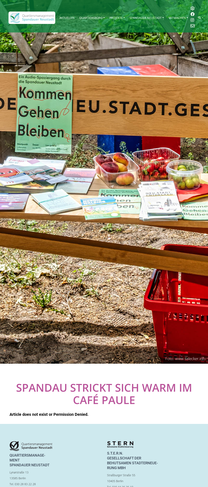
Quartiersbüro (91, 18)
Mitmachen (177, 18)
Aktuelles (67, 18)
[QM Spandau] (32, 18)
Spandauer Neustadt (146, 18)
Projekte (116, 18)
